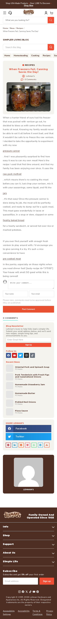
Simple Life (10, 561)
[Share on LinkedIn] (14, 445)
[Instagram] (26, 355)
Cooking (35, 55)
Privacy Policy (49, 613)
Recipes (20, 28)
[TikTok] (32, 355)
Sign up (47, 581)
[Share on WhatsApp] (34, 445)
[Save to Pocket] (27, 445)
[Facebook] (8, 355)
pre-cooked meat (12, 258)
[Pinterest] (37, 591)
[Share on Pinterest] (8, 445)
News (12, 28)
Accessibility (24, 611)
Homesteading (21, 55)
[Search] (51, 20)
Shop (6, 535)
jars (5, 193)
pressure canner (11, 150)
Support (8, 544)
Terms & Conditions (38, 613)
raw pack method (12, 174)
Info (5, 526)
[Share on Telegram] (40, 445)
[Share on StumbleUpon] (47, 445)
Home (5, 28)
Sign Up (28, 345)
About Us (9, 552)
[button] (4, 13)
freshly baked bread (13, 220)
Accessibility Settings (9, 613)
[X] (20, 355)
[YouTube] (14, 355)
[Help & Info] (10, 13)
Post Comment (28, 309)
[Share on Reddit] (21, 445)
